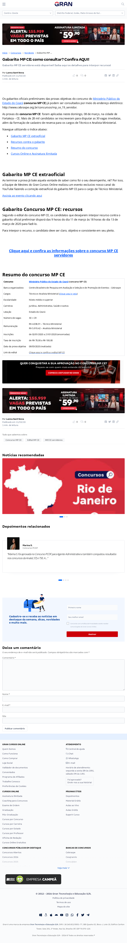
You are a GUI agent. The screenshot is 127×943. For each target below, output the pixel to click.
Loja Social (7, 763)
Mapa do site (63, 907)
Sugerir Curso (72, 815)
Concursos (16, 53)
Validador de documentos (15, 767)
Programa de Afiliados (13, 777)
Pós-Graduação (10, 815)
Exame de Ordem (11, 805)
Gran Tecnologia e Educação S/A (44, 924)
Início (4, 53)
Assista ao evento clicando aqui (22, 195)
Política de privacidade (63, 898)
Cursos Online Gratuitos (14, 842)
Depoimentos (72, 796)
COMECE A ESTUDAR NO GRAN (63, 373)
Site (4, 716)
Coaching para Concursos (15, 801)
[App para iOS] (51, 915)
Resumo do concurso (24, 148)
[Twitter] (82, 915)
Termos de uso (63, 902)
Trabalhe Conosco (11, 781)
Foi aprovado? (80, 781)
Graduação (7, 810)
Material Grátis (73, 801)
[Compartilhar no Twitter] (109, 75)
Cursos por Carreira (12, 824)
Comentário (9, 658)
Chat (70, 754)
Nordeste (29, 53)
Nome (6, 694)
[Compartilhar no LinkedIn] (113, 75)
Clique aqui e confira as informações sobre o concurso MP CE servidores (63, 253)
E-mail (6, 705)
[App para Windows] (40, 915)
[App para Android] (56, 915)
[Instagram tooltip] (66, 915)
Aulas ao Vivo (72, 805)
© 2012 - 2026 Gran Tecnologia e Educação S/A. (63, 894)
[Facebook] (77, 915)
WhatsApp (73, 758)
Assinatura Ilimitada (12, 796)
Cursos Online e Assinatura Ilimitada (34, 153)
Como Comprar (10, 758)
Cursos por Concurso (12, 819)
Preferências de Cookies (14, 786)
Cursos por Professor (13, 833)
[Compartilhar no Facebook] (105, 75)
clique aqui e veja (68, 293)
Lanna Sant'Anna (15, 73)
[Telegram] (88, 915)
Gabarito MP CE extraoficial (28, 136)
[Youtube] (61, 915)
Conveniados (8, 772)
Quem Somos (9, 749)
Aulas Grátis (72, 810)
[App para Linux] (45, 915)
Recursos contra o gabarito (28, 142)
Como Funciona (10, 754)
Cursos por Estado (11, 828)
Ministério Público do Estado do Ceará (48, 281)
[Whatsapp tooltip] (72, 915)
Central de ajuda (76, 749)
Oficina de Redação (11, 838)
